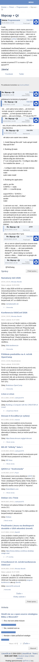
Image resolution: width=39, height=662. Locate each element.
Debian (8, 517)
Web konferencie (12, 345)
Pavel (17, 473)
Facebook (9, 74)
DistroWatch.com (12, 489)
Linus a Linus (7, 394)
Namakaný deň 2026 (11, 278)
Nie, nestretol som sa (11, 628)
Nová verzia (10, 442)
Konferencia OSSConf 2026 (14, 313)
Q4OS (30, 476)
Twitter (21, 74)
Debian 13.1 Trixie (9, 498)
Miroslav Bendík (16, 282)
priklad (14, 39)
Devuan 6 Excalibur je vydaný (15, 416)
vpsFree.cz (26, 661)
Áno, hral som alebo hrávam (14, 621)
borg (31, 92)
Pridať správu (32, 271)
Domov (4, 7)
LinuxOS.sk (8, 2)
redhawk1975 (19, 398)
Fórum (11, 7)
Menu (31, 2)
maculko (30, 20)
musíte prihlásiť (24, 85)
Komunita (10, 307)
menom (17, 420)
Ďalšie (18, 594)
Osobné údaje (23, 656)
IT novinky (10, 557)
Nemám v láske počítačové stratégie (16, 636)
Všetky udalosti (18, 597)
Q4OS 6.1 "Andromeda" (12, 469)
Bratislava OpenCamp (14, 385)
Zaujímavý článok (12, 411)
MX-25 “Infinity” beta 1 (12, 447)
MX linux (9, 460)
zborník (18, 582)
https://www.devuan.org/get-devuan (19, 438)
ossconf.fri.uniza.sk (13, 586)
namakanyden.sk (12, 304)
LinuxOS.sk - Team (29, 653)
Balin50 (17, 532)
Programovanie (22, 7)
